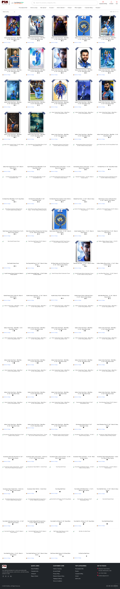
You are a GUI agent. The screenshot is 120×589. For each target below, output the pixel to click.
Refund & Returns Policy (58, 576)
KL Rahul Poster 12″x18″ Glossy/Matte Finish (107, 166)
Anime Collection (61, 7)
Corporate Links (34, 571)
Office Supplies (78, 7)
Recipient (98, 7)
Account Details (56, 571)
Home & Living (33, 7)
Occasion (51, 7)
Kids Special (43, 7)
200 (115, 11)
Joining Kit (33, 573)
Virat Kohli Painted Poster (107, 521)
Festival (69, 7)
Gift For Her (78, 578)
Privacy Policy (56, 573)
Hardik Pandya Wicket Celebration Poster (60, 295)
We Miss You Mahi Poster (84, 553)
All (118, 11)
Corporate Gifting (103, 3)
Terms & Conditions (57, 581)
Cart (117, 3)
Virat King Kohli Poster (60, 488)
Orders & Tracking (57, 568)
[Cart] (117, 2)
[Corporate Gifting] (103, 2)
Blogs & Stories (34, 576)
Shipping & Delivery (57, 578)
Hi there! (111, 3)
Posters (77, 571)
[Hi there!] (111, 2)
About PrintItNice (35, 568)
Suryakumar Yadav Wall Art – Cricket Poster (36, 488)
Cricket (76, 576)
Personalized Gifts (23, 7)
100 (113, 11)
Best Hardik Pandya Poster (13, 263)
